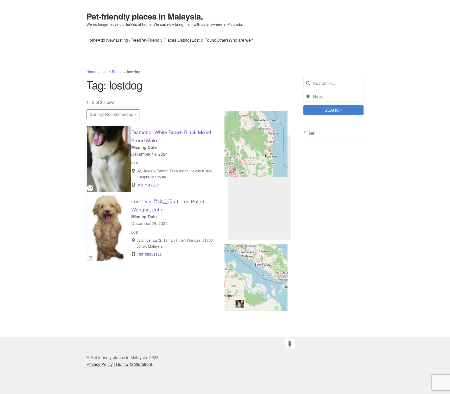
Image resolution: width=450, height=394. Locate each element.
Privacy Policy (99, 364)
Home (92, 40)
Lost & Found (204, 40)
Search (333, 110)
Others (222, 40)
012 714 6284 (148, 184)
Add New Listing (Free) (119, 40)
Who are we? (241, 40)
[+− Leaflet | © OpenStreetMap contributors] (259, 187)
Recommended (111, 114)
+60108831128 (149, 254)
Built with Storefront (134, 364)
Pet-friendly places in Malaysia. (144, 16)
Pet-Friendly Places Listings (166, 40)
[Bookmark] (90, 188)
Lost (134, 162)
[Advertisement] (333, 234)
